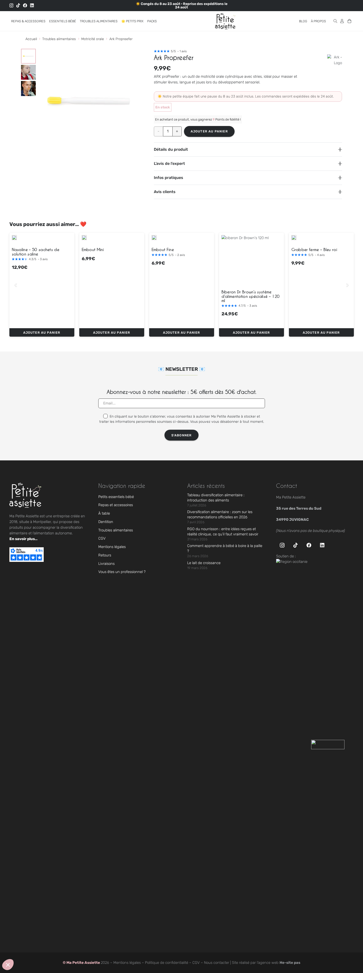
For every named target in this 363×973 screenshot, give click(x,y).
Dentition (105, 522)
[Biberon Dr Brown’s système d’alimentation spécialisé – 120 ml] (245, 258)
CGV (102, 538)
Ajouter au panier (209, 131)
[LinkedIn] (32, 5)
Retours (104, 555)
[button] (48, 21)
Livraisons (106, 563)
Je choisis (56, 948)
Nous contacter (216, 962)
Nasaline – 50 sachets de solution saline (36, 251)
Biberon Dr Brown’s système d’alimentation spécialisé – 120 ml (251, 296)
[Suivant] (347, 284)
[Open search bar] (335, 21)
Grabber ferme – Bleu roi (314, 249)
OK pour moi (91, 948)
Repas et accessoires (115, 505)
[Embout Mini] (84, 237)
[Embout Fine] (154, 237)
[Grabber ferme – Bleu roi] (293, 237)
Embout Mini (93, 249)
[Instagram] (11, 5)
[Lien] (342, 21)
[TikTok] (18, 5)
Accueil (31, 39)
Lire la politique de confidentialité (32, 932)
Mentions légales (112, 547)
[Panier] (349, 21)
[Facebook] (25, 5)
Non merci (22, 948)
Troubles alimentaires (59, 39)
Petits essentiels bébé (116, 497)
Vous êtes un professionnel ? (122, 572)
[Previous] (15, 284)
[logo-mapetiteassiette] (225, 21)
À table (104, 513)
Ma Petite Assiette (83, 962)
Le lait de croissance (204, 563)
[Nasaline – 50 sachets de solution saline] (14, 237)
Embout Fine (163, 249)
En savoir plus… (23, 539)
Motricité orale (92, 39)
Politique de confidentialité (166, 962)
